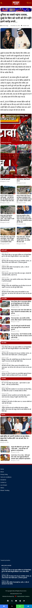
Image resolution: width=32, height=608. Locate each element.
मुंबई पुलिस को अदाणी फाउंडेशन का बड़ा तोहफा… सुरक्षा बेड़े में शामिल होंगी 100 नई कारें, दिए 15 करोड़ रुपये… (15, 438)
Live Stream (3, 485)
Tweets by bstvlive (5, 560)
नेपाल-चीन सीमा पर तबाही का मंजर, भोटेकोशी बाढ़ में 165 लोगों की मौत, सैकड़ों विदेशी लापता (24, 178)
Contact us (3, 482)
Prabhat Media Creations (22, 596)
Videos (2, 488)
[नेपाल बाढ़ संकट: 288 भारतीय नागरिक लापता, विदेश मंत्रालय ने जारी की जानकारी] (7, 170)
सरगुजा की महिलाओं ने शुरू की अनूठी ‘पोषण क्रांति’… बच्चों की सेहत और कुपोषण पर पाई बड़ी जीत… (20, 448)
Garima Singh (5, 25)
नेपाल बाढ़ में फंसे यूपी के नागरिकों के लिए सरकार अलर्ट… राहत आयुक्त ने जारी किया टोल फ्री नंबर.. (7, 218)
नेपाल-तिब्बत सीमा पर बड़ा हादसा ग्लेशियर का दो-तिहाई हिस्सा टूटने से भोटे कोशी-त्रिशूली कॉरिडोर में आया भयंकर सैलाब (7, 158)
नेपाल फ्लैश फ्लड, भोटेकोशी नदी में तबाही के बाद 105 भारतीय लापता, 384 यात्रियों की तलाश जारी (23, 239)
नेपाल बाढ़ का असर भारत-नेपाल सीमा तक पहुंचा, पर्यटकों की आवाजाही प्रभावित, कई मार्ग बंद (24, 157)
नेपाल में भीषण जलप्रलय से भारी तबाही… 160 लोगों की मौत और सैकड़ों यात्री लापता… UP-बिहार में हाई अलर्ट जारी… (7, 198)
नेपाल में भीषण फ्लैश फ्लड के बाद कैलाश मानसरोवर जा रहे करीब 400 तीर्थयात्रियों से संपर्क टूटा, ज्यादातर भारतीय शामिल (24, 198)
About (2, 472)
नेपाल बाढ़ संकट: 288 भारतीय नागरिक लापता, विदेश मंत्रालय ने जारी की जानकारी (7, 177)
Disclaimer (3, 480)
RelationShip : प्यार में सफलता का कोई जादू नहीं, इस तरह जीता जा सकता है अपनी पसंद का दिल (21, 335)
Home (2, 469)
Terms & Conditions (5, 477)
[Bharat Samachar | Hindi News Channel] (16, 3)
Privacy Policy (4, 474)
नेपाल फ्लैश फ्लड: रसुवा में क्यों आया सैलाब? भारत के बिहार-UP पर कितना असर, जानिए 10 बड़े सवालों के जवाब (7, 239)
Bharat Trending (4, 490)
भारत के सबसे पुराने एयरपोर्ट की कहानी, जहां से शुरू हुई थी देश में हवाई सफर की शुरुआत (20, 327)
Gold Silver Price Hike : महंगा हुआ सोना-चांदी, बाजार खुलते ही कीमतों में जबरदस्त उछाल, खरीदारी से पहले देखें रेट (20, 457)
